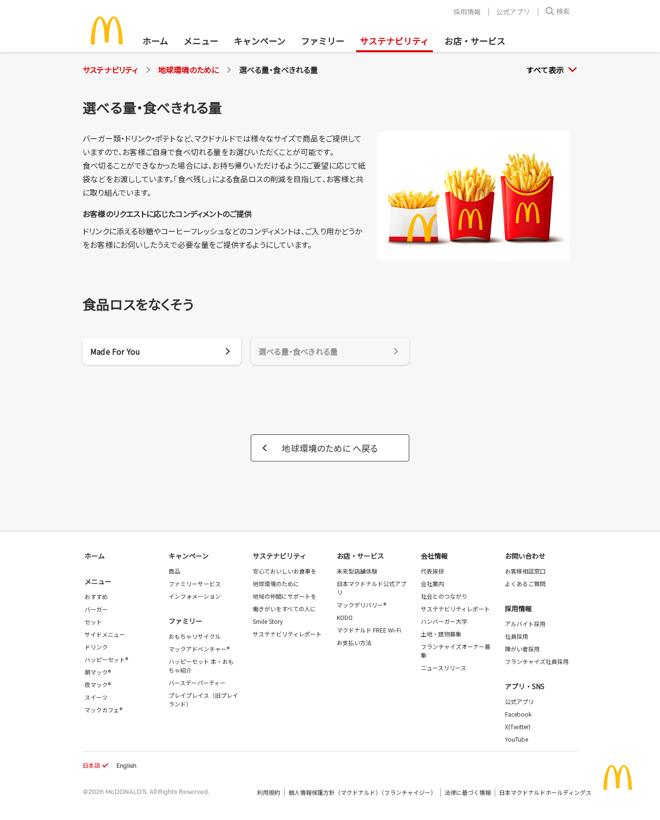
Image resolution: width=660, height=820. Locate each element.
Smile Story (268, 621)
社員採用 (516, 636)
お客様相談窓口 (525, 571)
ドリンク (96, 647)
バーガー (96, 609)
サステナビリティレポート (287, 634)
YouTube (516, 739)
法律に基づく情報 (468, 792)
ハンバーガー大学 (444, 621)
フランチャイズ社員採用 (537, 661)
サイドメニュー (105, 634)
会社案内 (432, 583)
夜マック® (98, 684)
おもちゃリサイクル (195, 636)
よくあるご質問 (525, 583)
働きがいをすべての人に (284, 608)
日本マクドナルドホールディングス (545, 792)
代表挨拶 (432, 571)
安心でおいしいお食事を (284, 571)
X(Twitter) (518, 726)
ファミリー (322, 40)
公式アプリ (513, 11)
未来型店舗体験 (357, 571)
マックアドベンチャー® (199, 649)
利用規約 (268, 792)
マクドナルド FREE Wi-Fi (369, 630)
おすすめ (96, 596)
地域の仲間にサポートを (284, 596)
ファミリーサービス (195, 583)
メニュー (98, 581)
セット (93, 622)
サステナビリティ (394, 40)
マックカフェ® (103, 709)
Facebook (518, 714)
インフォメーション (195, 596)
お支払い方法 (354, 642)
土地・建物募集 (441, 634)
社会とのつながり (444, 596)
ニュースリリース (443, 667)
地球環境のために (188, 69)
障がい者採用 (522, 649)
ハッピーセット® (106, 659)
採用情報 (467, 11)
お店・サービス (475, 40)
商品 (174, 571)
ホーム (155, 40)
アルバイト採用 (525, 623)
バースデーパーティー (197, 682)
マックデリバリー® (361, 605)
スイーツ (96, 697)
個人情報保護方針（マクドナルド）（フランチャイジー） (362, 792)
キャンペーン (260, 40)
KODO (345, 617)
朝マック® (98, 672)
